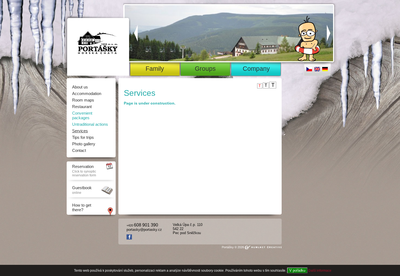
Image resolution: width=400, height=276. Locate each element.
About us (80, 87)
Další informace (319, 270)
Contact (79, 150)
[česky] (309, 70)
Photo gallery (83, 144)
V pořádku (297, 270)
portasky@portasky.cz (144, 230)
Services (80, 130)
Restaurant (82, 106)
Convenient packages (82, 115)
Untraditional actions (90, 124)
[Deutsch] (325, 70)
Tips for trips (83, 137)
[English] (317, 70)
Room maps (83, 100)
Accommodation (86, 93)
